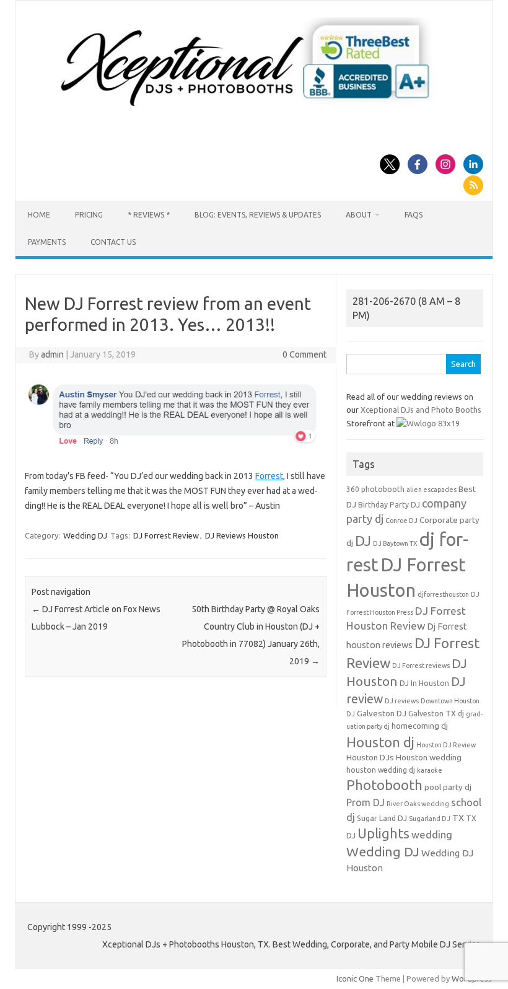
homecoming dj (420, 726)
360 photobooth (375, 489)
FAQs (414, 215)
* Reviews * (149, 215)
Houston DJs (370, 757)
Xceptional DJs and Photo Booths (421, 409)
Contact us (113, 242)
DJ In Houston (424, 683)
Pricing (89, 215)
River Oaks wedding (418, 803)
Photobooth (384, 785)
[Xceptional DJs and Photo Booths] (254, 110)
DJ (363, 540)
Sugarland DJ (429, 818)
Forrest (269, 476)
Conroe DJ (401, 520)
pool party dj (447, 787)
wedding (431, 834)
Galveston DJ (381, 713)
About (359, 215)
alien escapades (431, 489)
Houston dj (380, 742)
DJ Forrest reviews (421, 665)
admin (52, 354)
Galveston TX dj (436, 714)
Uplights (383, 833)
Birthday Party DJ (389, 505)
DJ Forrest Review (166, 535)
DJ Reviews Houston (242, 535)
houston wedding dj (380, 770)
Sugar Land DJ (382, 818)
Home (39, 215)
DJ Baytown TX (395, 543)
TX (458, 818)
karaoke (429, 770)
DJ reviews (402, 701)
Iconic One (355, 978)
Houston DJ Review (446, 745)
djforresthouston (443, 594)
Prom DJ (365, 802)
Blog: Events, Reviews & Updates (258, 215)
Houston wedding (429, 757)
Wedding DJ (85, 535)
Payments (47, 242)
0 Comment (304, 354)
